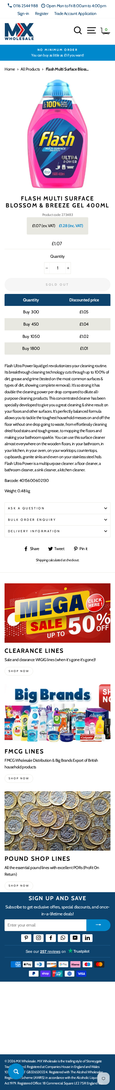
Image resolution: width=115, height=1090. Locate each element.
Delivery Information (34, 531)
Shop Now (19, 885)
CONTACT (14, 1044)
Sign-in (23, 13)
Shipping (42, 560)
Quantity (57, 256)
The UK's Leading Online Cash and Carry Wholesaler (53, 992)
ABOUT (12, 1028)
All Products (30, 69)
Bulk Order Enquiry (32, 520)
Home (10, 69)
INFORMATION (19, 1011)
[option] (57, 52)
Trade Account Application (75, 13)
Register (41, 13)
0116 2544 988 (25, 5)
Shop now (19, 671)
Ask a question (26, 508)
